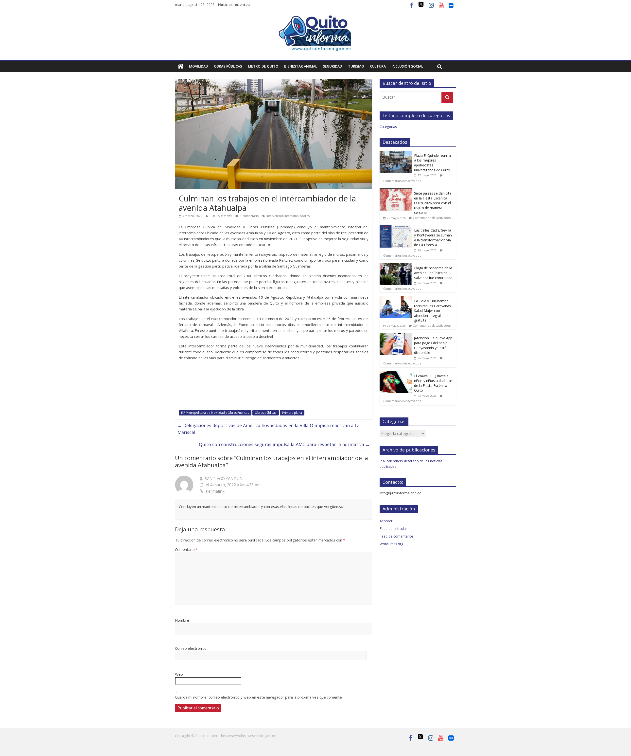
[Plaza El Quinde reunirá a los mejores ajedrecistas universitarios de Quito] (396, 153)
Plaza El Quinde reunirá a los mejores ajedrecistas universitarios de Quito (432, 162)
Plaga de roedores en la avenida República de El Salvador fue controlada (433, 273)
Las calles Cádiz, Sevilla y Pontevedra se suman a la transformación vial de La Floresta (433, 237)
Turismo (356, 66)
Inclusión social (407, 66)
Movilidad (198, 66)
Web (179, 674)
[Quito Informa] (315, 17)
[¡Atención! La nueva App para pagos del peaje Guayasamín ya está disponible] (396, 335)
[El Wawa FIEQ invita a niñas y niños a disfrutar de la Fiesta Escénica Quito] (396, 373)
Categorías (388, 126)
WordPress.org (391, 543)
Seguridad (332, 66)
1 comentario (249, 216)
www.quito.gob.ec (261, 735)
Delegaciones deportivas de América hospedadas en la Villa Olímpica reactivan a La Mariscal (268, 428)
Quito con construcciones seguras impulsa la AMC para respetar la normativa (284, 444)
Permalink (215, 491)
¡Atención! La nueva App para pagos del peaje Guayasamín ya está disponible (433, 345)
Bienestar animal (300, 66)
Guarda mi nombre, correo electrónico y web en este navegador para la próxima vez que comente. (259, 697)
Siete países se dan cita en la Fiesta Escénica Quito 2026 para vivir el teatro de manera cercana (432, 203)
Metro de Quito (263, 66)
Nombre (182, 620)
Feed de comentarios (397, 536)
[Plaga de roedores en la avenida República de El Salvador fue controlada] (396, 265)
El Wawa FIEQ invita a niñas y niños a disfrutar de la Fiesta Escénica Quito (433, 383)
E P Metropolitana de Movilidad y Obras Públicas (215, 413)
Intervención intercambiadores (288, 216)
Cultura (378, 66)
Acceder (386, 521)
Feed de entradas (393, 528)
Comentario (186, 549)
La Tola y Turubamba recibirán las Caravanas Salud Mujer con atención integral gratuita (432, 311)
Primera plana (292, 413)
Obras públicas (228, 66)
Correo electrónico (191, 648)
